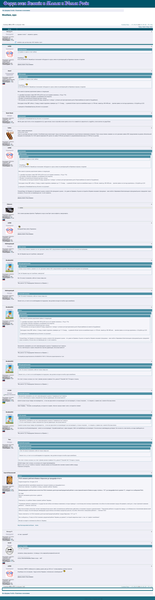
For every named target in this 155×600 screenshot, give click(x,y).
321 (141, 24)
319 (136, 24)
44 (10, 39)
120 (11, 560)
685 (11, 490)
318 (134, 24)
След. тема (149, 27)
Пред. (127, 24)
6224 (11, 561)
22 (11, 145)
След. (151, 24)
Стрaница (123, 24)
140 (11, 40)
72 (11, 448)
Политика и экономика (23, 10)
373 (148, 24)
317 (132, 24)
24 (10, 251)
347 (11, 401)
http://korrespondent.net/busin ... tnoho (28, 525)
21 (10, 121)
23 (10, 447)
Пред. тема (141, 27)
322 (143, 24)
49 (11, 277)
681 (11, 218)
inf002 (21, 207)
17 (10, 80)
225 (11, 399)
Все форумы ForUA (8, 10)
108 (11, 252)
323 (145, 24)
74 (11, 81)
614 (11, 489)
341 (11, 122)
